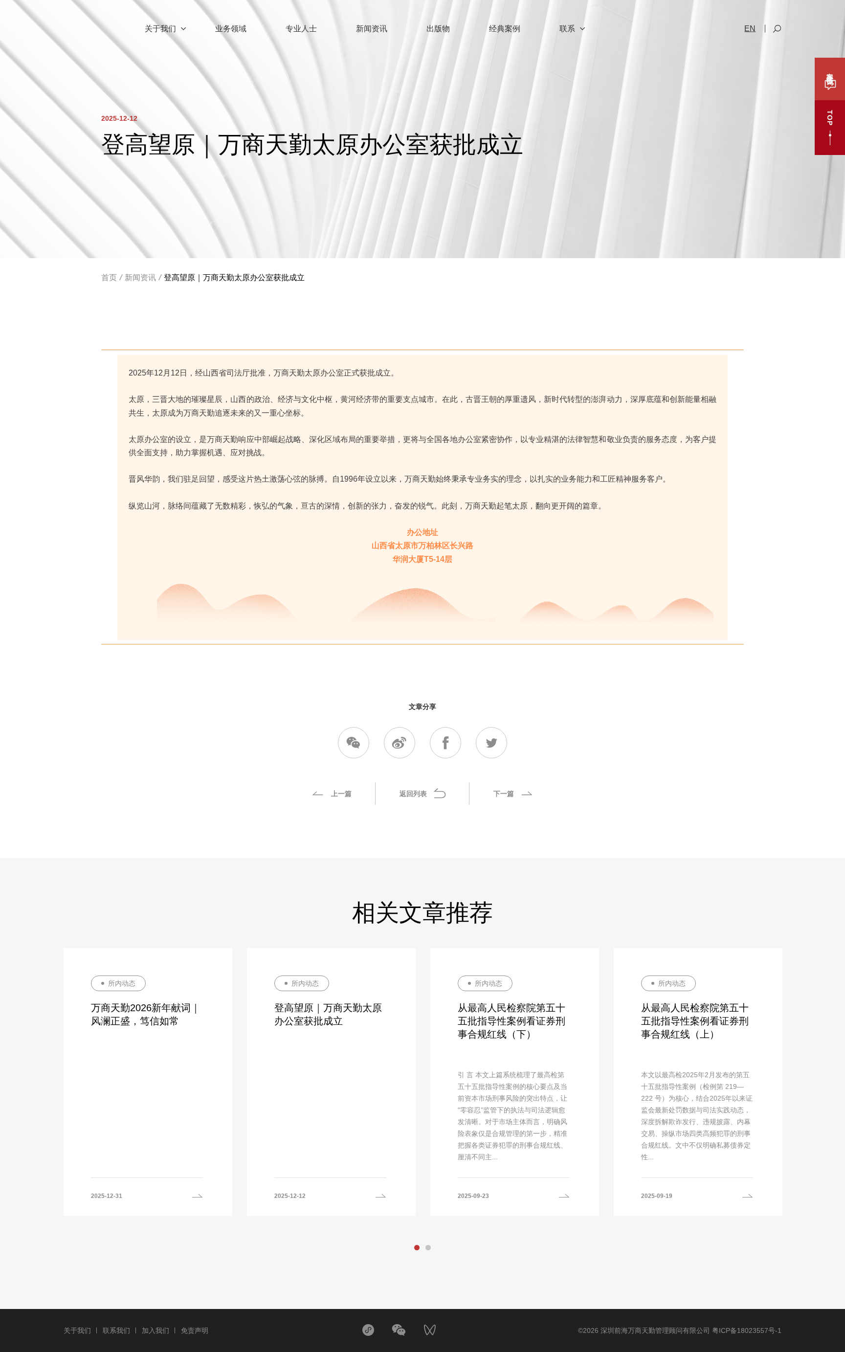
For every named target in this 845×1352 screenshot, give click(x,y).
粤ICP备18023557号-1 (746, 1330)
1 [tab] (417, 1247)
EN (750, 29)
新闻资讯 (140, 277)
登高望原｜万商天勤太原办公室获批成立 (234, 277)
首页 (109, 277)
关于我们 (77, 1330)
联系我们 (116, 1330)
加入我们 (155, 1330)
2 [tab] (428, 1247)
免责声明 (194, 1330)
